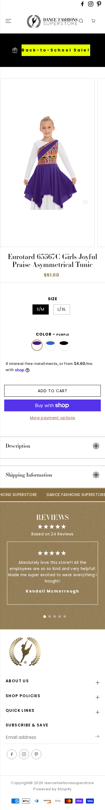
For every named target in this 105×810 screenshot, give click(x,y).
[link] (52, 652)
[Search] (81, 21)
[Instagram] (91, 5)
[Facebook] (82, 5)
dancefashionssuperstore (69, 783)
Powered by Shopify (52, 789)
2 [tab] (49, 615)
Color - (52, 334)
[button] (9, 20)
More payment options (52, 418)
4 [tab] (59, 615)
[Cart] (93, 21)
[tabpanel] (52, 573)
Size (52, 299)
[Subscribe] (97, 737)
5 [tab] (64, 615)
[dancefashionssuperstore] (40, 21)
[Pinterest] (99, 5)
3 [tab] (54, 615)
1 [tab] (44, 615)
